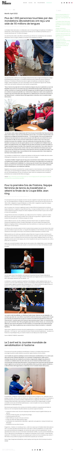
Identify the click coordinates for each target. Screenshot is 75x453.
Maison (25, 2)
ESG (35, 2)
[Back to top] (72, 449)
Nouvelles (49, 2)
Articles (25, 26)
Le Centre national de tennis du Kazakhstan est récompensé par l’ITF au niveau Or (63, 35)
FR (28, 26)
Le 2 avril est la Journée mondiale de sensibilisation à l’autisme (25, 344)
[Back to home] (6, 2)
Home (6, 9)
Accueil (31, 2)
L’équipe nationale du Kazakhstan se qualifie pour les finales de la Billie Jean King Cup (63, 30)
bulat (10, 26)
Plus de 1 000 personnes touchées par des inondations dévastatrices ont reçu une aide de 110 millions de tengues (29, 21)
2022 (10, 9)
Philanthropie (41, 2)
